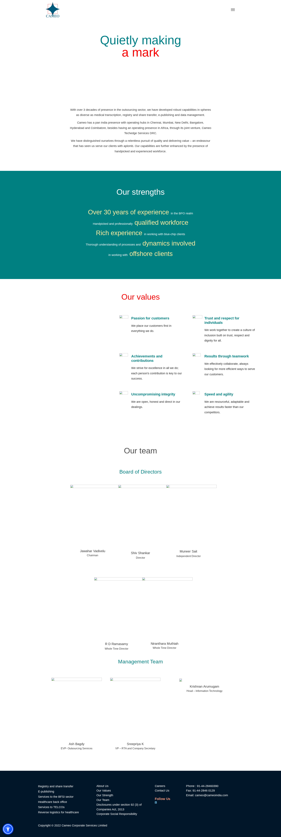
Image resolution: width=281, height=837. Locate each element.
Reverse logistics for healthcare (58, 812)
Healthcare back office (52, 802)
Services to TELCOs (51, 807)
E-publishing (46, 791)
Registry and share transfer (55, 786)
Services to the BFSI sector (56, 796)
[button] (8, 829)
